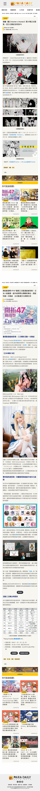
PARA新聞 (8, 301)
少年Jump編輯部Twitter (28, 162)
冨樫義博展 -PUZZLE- (16, 135)
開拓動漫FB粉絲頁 (24, 653)
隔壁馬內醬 (8, 29)
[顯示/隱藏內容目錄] (20, 327)
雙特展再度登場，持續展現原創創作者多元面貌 (12, 331)
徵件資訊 (20, 592)
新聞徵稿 (25, 784)
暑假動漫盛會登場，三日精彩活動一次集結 (11, 328)
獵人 (24, 58)
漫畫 (6, 92)
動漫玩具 (7, 13)
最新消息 (4, 10)
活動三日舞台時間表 (7, 333)
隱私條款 (15, 784)
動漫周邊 (11, 282)
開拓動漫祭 (17, 340)
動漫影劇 (11, 13)
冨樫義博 (6, 167)
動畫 (11, 359)
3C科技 (21, 10)
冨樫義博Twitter (14, 162)
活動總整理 (14, 653)
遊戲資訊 (13, 10)
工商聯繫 (30, 784)
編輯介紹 (20, 784)
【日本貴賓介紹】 (9, 330)
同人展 (8, 659)
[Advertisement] (11, 278)
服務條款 (10, 784)
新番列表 (30, 10)
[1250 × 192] (20, 180)
